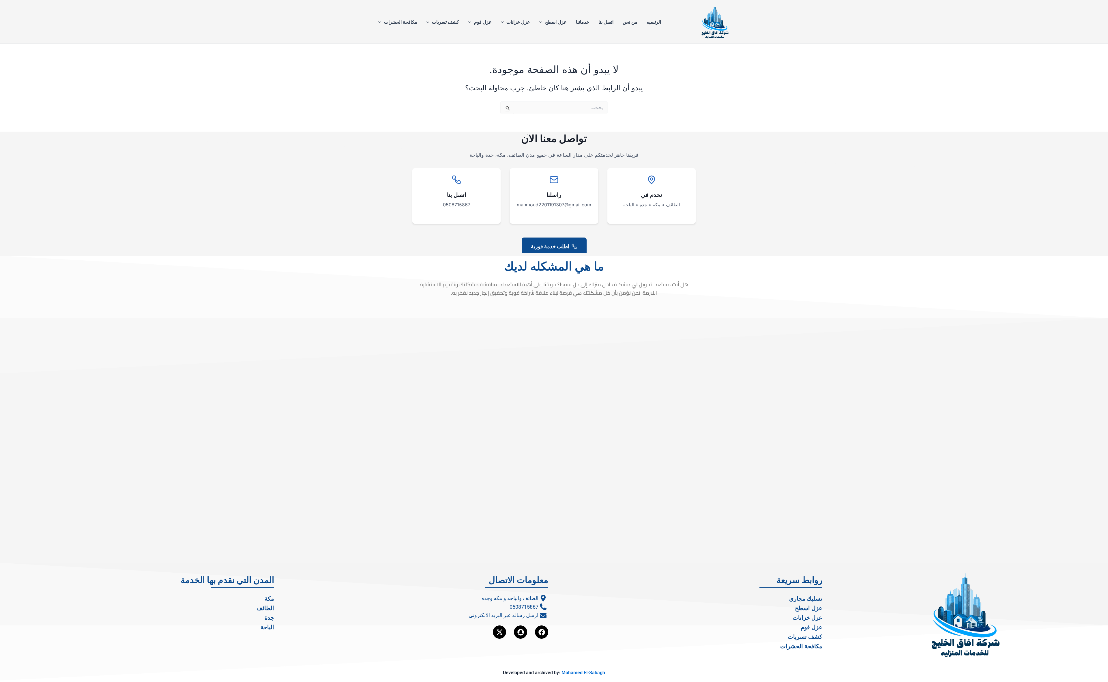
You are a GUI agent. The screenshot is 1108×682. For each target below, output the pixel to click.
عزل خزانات (518, 22)
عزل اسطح (556, 22)
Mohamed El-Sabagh (583, 672)
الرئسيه (654, 22)
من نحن (630, 22)
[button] (542, 21)
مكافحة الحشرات (400, 22)
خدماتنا (582, 22)
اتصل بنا (605, 22)
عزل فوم (483, 22)
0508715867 (456, 205)
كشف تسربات (445, 22)
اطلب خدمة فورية (550, 246)
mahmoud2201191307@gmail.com (554, 205)
